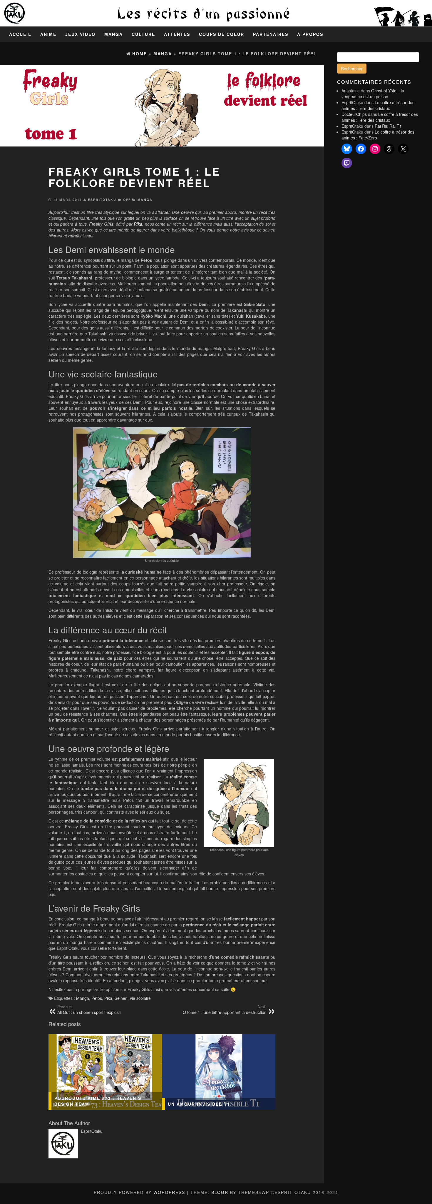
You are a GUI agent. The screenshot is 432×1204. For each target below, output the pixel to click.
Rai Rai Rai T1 (388, 126)
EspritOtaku (102, 199)
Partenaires (270, 34)
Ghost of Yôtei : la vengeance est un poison (372, 93)
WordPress (169, 1192)
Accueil (20, 34)
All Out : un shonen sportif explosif (89, 1009)
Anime (48, 34)
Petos (96, 998)
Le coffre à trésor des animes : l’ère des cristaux (377, 105)
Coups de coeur (221, 34)
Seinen (121, 998)
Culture (143, 34)
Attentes (177, 34)
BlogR (219, 1192)
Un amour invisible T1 (199, 1104)
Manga (113, 34)
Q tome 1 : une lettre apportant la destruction (225, 1009)
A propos (310, 34)
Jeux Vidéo (80, 34)
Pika (108, 998)
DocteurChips (354, 114)
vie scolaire (140, 998)
